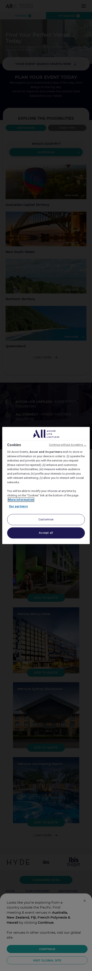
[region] (46, 485)
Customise (46, 519)
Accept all (46, 533)
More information (21, 500)
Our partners (18, 506)
